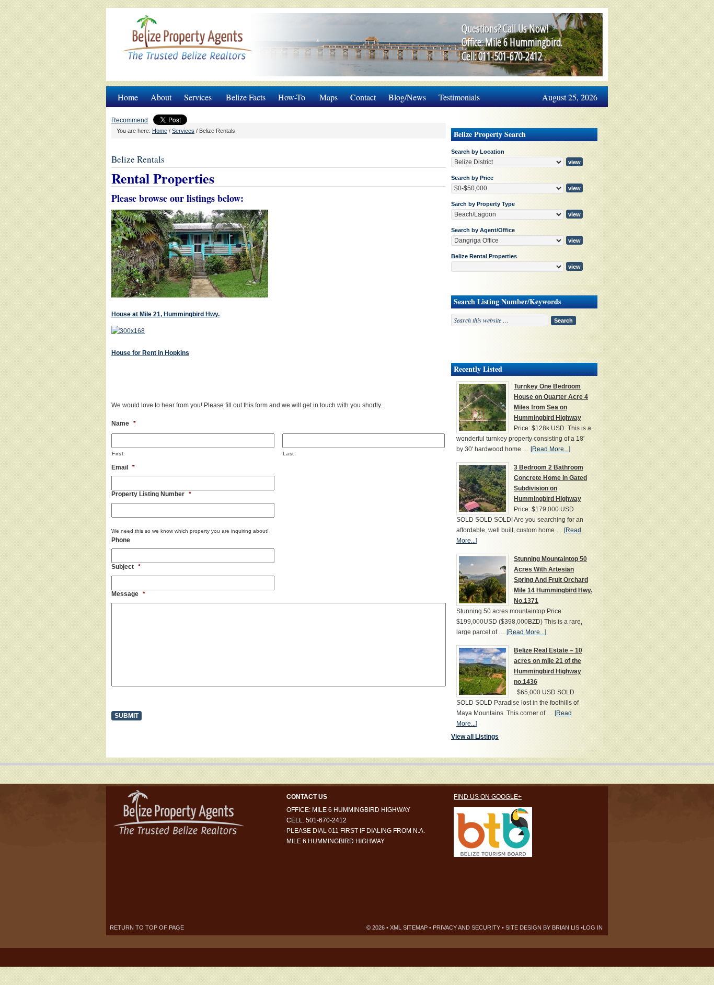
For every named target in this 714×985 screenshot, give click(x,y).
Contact (363, 96)
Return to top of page (147, 927)
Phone (120, 540)
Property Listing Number (151, 494)
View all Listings (475, 736)
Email (123, 467)
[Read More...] (550, 449)
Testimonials (459, 96)
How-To (288, 94)
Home (128, 96)
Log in (593, 927)
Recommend (129, 120)
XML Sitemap (409, 927)
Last (289, 453)
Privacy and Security (466, 927)
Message (128, 594)
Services (195, 94)
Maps (328, 96)
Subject (126, 566)
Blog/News (407, 96)
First (117, 453)
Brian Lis (565, 927)
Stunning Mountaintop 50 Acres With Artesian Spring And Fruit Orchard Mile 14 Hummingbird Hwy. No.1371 (553, 579)
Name (123, 423)
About (161, 96)
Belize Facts (246, 96)
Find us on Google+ (488, 796)
